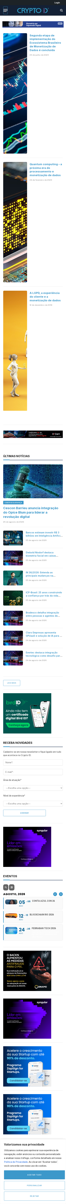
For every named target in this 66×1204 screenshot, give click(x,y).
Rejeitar (34, 1196)
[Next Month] (61, 894)
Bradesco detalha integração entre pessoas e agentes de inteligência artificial (42, 615)
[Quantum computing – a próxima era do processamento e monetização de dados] (15, 222)
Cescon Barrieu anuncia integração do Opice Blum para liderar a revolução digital (30, 512)
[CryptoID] (33, 10)
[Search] (61, 10)
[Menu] (5, 10)
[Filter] (11, 887)
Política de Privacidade (16, 1162)
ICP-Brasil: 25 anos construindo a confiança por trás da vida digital (44, 595)
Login (57, 2)
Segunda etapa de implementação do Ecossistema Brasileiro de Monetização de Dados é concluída (45, 43)
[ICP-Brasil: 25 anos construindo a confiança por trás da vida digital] (13, 598)
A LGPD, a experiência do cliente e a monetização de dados (45, 296)
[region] (33, 1171)
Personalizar (34, 1185)
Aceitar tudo (34, 1175)
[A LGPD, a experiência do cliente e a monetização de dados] (15, 351)
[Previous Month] (55, 894)
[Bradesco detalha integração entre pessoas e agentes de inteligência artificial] (13, 618)
